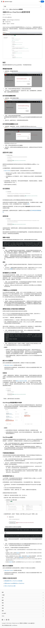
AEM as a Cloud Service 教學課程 (16, 9)
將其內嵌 (21, 557)
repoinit (17, 552)
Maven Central (7, 170)
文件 (4, 9)
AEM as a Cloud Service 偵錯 (9, 585)
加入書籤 (5, 17)
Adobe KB (10, 561)
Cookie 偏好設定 (31, 623)
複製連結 (10, 17)
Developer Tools (7, 21)
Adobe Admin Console (8, 365)
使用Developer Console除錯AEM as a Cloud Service (14, 583)
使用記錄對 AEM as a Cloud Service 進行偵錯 (13, 580)
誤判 (28, 204)
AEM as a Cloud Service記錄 (21, 380)
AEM (7, 9)
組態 (11, 269)
